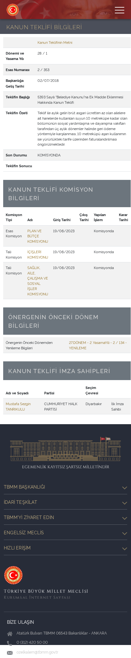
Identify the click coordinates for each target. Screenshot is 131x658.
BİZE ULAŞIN (20, 622)
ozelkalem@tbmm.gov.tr (37, 652)
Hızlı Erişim (17, 547)
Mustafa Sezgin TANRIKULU (18, 406)
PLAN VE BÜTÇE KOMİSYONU (37, 236)
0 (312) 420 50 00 (32, 642)
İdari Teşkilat (20, 502)
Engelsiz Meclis (24, 532)
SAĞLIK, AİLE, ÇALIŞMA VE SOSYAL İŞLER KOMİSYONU (37, 280)
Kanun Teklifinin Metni (55, 42)
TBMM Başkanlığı (24, 487)
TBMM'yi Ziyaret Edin (29, 517)
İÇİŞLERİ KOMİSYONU (37, 254)
